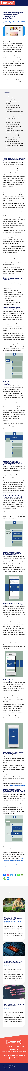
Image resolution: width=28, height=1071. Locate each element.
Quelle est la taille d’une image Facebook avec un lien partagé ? (14, 121)
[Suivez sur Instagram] (14, 1058)
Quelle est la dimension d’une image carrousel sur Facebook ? (14, 131)
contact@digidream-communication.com (14, 1051)
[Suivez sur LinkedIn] (18, 1058)
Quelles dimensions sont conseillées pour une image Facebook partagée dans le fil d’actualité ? (14, 116)
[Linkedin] (15, 875)
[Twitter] (11, 875)
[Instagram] (8, 875)
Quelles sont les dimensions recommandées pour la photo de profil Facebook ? (13, 107)
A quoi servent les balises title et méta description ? (14, 1005)
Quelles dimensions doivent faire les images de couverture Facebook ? (14, 112)
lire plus (6, 939)
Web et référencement (13, 923)
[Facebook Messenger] (8, 878)
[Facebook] (4, 875)
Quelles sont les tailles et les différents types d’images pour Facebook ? (13, 101)
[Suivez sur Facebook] (10, 1058)
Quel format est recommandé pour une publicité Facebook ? (14, 138)
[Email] (22, 875)
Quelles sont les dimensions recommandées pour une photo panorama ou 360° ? (13, 126)
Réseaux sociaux (8, 23)
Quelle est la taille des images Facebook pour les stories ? (13, 134)
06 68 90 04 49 (14, 1049)
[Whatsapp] (18, 875)
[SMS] (4, 878)
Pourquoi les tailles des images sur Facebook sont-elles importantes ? (14, 96)
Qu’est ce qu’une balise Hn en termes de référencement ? (13, 962)
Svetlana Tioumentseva (11, 21)
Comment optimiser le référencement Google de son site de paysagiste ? (13, 918)
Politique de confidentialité (16, 1068)
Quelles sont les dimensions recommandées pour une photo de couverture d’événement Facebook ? (14, 144)
